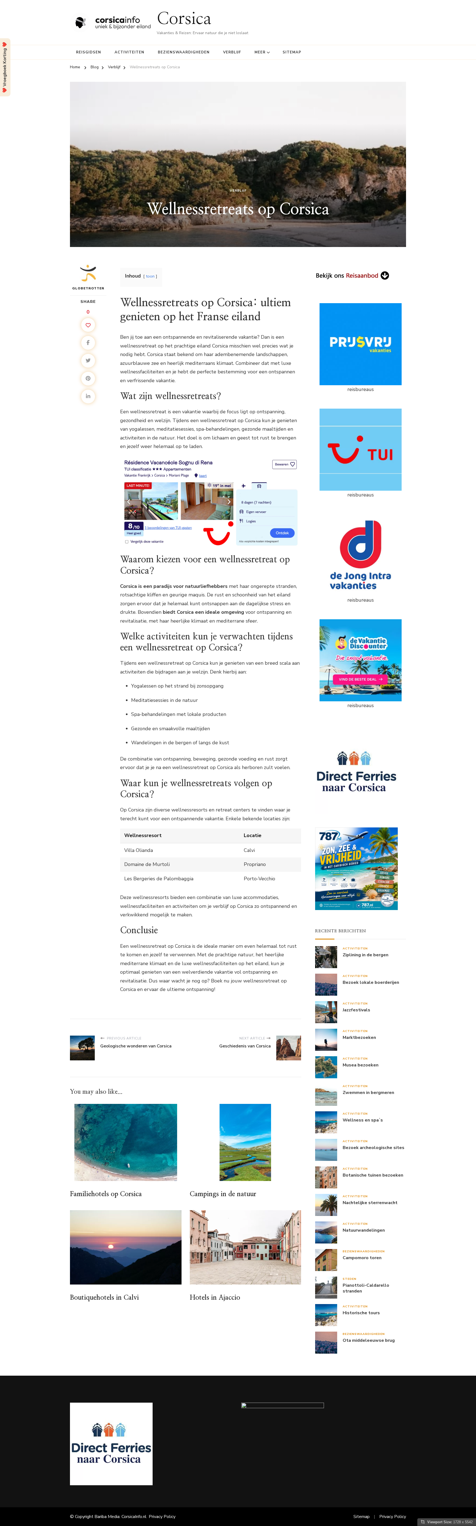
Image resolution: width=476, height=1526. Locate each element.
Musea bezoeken (360, 1065)
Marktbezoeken (359, 1038)
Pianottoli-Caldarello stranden (366, 1288)
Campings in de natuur (223, 1194)
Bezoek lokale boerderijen (371, 982)
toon (150, 276)
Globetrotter (88, 288)
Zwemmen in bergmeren (368, 1093)
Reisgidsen (88, 52)
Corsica (184, 19)
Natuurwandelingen (364, 1230)
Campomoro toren (362, 1258)
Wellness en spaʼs (363, 1120)
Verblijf (232, 52)
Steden (349, 1279)
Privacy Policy (162, 1517)
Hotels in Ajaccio (215, 1297)
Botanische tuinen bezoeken (373, 1175)
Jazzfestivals (356, 1010)
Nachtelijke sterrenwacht (370, 1203)
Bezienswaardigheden (184, 52)
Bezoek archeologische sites (373, 1148)
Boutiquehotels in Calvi (104, 1297)
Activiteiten (129, 52)
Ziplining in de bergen (365, 955)
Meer (260, 52)
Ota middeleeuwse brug (369, 1340)
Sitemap (292, 52)
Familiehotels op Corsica (106, 1194)
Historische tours (361, 1313)
